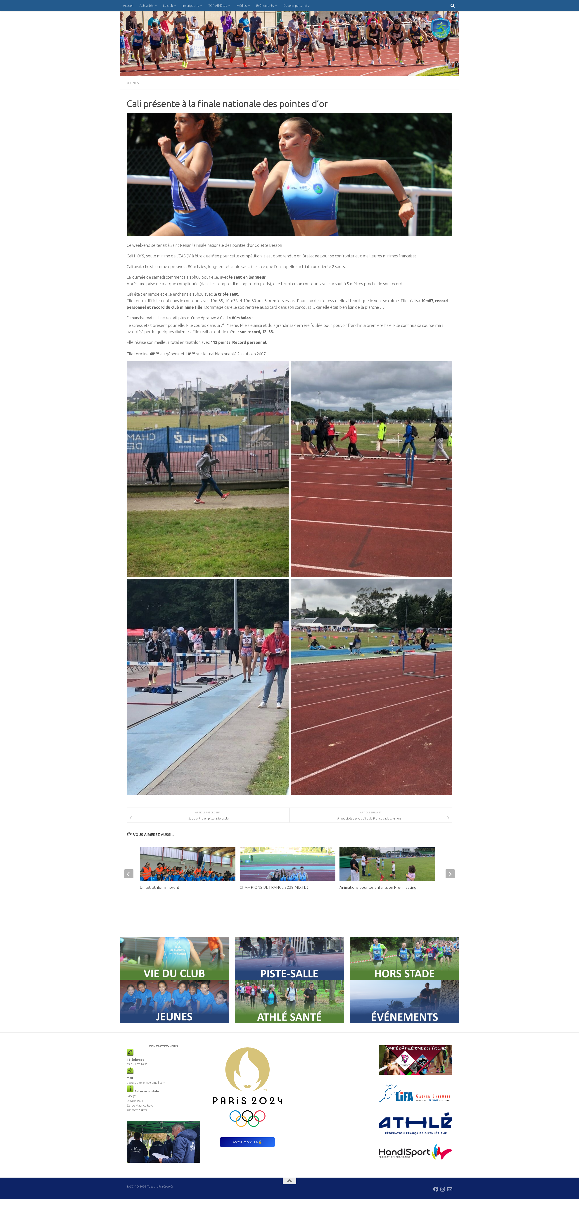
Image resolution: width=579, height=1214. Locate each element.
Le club (168, 5)
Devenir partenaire (296, 5)
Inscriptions (191, 5)
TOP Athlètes (218, 5)
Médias (242, 5)
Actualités (147, 5)
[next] (450, 873)
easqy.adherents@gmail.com (146, 1082)
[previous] (128, 873)
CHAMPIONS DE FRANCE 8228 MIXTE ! (274, 887)
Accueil (128, 5)
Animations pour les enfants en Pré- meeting (377, 887)
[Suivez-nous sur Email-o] (449, 1189)
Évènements (265, 5)
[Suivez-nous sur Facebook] (435, 1189)
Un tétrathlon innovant (159, 887)
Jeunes (133, 83)
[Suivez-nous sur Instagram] (442, 1189)
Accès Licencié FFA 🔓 (247, 1141)
